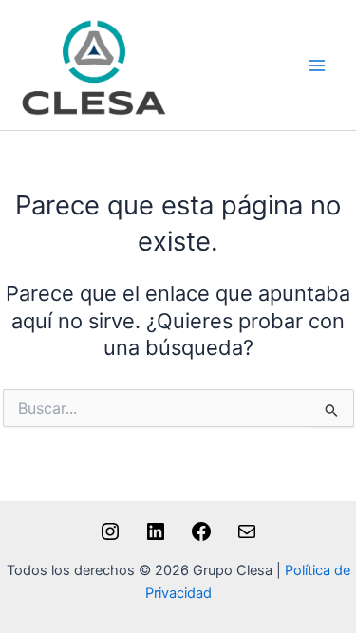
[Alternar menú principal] (317, 65)
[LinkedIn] (155, 538)
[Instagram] (110, 538)
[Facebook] (201, 538)
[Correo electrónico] (246, 538)
